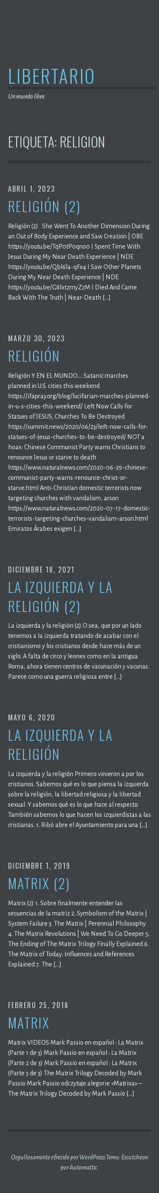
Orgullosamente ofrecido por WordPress (58, 1157)
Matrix (29, 1022)
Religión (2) (44, 206)
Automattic (83, 1167)
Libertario (51, 75)
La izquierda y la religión (60, 744)
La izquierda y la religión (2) (60, 597)
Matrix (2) (39, 883)
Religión (34, 356)
